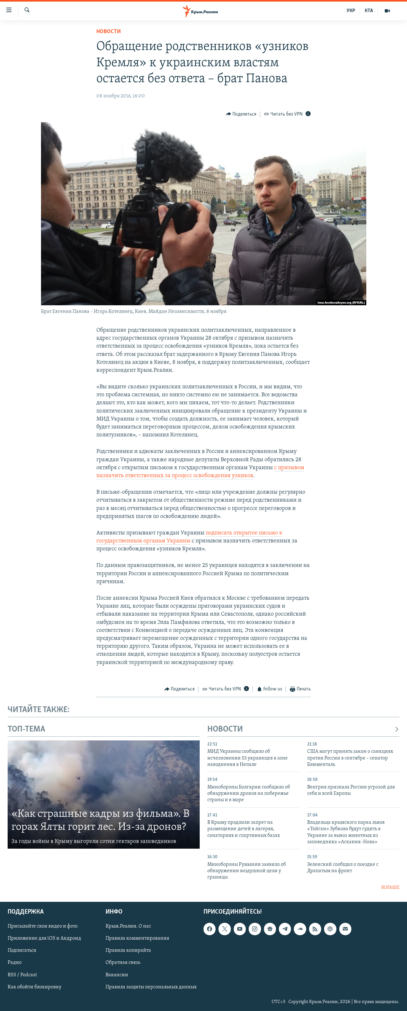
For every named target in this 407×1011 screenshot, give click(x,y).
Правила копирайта (128, 950)
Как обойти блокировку (34, 987)
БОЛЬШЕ (390, 887)
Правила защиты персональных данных (151, 987)
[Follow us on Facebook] (210, 929)
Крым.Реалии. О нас (128, 926)
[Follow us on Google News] (270, 929)
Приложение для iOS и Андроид (44, 938)
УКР (351, 10)
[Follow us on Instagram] (255, 929)
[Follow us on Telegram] (285, 929)
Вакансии (117, 975)
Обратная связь (123, 962)
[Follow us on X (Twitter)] (224, 929)
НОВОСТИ (225, 729)
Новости (108, 32)
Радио (15, 962)
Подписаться (22, 950)
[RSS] (315, 929)
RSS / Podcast (22, 975)
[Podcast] (330, 929)
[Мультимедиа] (387, 10)
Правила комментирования (137, 938)
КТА (369, 10)
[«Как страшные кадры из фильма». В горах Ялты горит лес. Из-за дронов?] (104, 794)
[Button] (241, 114)
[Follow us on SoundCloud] (300, 929)
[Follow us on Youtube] (240, 929)
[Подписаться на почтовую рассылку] (345, 929)
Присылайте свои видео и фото (43, 926)
